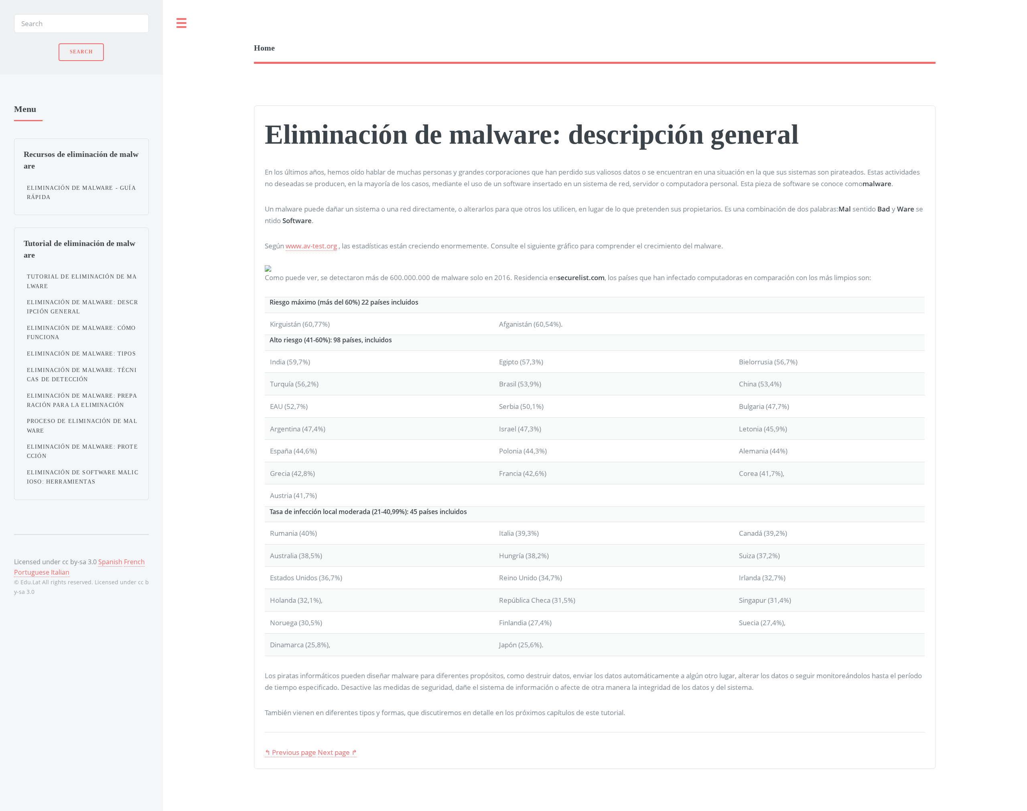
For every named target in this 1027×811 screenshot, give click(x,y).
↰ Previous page (290, 752)
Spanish (110, 561)
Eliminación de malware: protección (82, 451)
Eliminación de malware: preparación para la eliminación (82, 400)
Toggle (182, 23)
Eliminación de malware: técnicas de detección (82, 374)
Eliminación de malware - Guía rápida (81, 192)
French (134, 561)
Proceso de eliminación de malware (82, 425)
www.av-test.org (311, 245)
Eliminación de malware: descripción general (82, 307)
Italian (60, 572)
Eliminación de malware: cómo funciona (81, 332)
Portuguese (31, 572)
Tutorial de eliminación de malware (82, 281)
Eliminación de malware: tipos (81, 353)
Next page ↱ (337, 752)
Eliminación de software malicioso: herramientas (82, 477)
